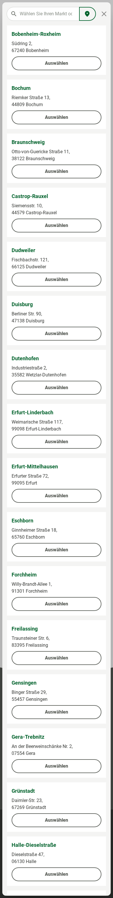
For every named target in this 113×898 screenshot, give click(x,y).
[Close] (104, 14)
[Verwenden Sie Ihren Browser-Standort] (87, 14)
